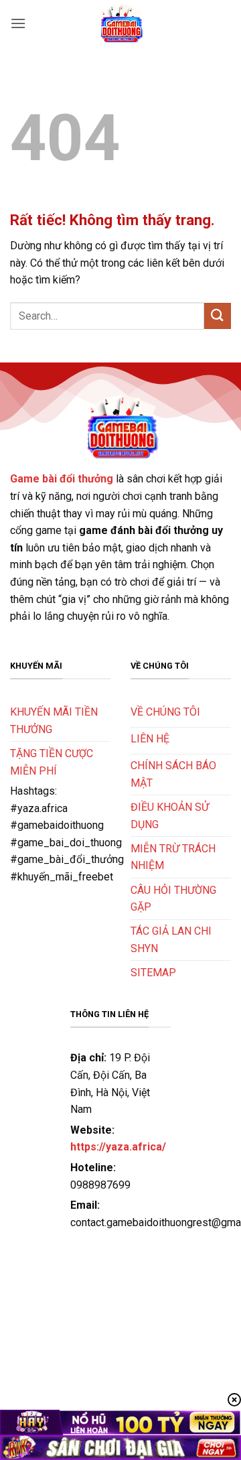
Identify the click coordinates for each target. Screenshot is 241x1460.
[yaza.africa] (120, 23)
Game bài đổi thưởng (61, 478)
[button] (18, 23)
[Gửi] (217, 316)
